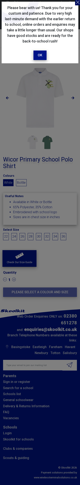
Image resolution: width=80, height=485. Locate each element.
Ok (40, 55)
